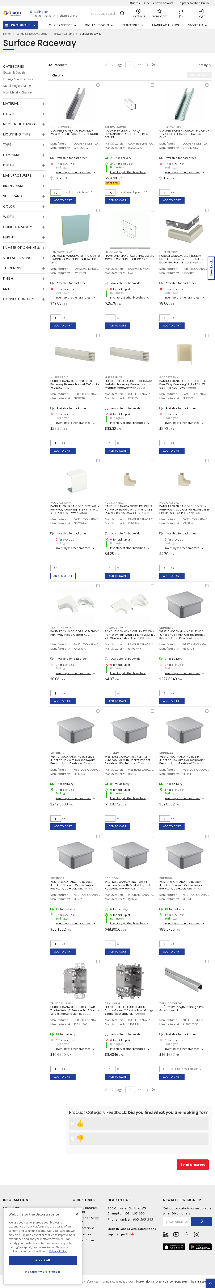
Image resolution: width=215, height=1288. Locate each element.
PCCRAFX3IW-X (115, 628)
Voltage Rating (17, 258)
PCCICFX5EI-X (169, 502)
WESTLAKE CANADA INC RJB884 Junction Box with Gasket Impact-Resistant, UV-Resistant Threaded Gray (183, 887)
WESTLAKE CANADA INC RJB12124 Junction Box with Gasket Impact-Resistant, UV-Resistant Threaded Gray (183, 636)
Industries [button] (131, 25)
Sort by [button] (202, 65)
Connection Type (19, 299)
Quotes (135, 3)
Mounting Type (16, 134)
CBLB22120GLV (60, 127)
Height (9, 237)
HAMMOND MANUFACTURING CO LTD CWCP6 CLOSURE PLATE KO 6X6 (130, 257)
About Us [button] (195, 25)
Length (9, 114)
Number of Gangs (19, 124)
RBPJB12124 (167, 628)
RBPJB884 (166, 878)
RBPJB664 (112, 878)
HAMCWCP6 (113, 252)
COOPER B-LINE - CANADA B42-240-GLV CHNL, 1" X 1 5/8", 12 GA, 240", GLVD (184, 134)
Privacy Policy (58, 1251)
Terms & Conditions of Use (117, 1281)
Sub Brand (12, 196)
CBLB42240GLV (170, 127)
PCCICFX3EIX (114, 502)
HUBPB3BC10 (59, 377)
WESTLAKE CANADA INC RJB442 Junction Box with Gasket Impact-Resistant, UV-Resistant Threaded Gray (128, 761)
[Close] (76, 1214)
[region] (42, 1246)
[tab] (24, 66)
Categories (13, 66)
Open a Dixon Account (158, 3)
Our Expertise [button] (60, 25)
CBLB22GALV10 (115, 127)
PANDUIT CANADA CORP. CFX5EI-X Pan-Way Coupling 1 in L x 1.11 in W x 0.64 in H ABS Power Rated (183, 384)
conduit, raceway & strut (32, 34)
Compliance (12, 1208)
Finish (8, 278)
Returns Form (83, 1234)
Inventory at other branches (73, 172)
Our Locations (83, 1228)
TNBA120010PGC (170, 1003)
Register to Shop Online (194, 3)
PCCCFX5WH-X (61, 502)
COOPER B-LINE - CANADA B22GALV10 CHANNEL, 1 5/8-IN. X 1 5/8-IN (127, 134)
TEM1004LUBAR (60, 1003)
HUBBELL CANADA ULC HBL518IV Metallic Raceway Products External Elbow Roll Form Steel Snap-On (184, 259)
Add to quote (62, 576)
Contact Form (83, 1240)
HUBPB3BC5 (113, 377)
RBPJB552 (57, 878)
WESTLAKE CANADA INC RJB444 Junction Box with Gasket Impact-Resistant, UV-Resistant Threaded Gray (183, 761)
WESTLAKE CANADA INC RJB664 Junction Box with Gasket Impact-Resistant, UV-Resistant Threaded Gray (128, 887)
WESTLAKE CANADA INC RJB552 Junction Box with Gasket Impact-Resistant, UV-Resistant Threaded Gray (74, 887)
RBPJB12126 (58, 753)
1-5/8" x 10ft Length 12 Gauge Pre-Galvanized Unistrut (182, 1008)
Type (7, 144)
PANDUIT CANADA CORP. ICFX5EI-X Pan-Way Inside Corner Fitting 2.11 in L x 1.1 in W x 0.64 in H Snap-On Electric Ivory (184, 511)
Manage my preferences (43, 1272)
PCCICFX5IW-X (60, 628)
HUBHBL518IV (168, 252)
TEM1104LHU (113, 1003)
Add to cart (63, 200)
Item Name (12, 155)
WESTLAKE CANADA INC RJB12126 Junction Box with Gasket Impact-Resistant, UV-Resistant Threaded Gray (74, 761)
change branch (69, 15)
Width (8, 216)
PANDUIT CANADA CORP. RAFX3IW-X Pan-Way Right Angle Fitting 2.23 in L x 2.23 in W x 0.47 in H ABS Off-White (130, 635)
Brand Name (14, 186)
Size (6, 289)
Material (11, 103)
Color (9, 206)
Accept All (42, 1260)
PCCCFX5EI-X (168, 377)
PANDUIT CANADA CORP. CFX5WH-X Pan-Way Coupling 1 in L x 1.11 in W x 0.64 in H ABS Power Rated (74, 509)
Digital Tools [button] (97, 25)
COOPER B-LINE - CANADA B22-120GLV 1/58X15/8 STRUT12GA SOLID (74, 132)
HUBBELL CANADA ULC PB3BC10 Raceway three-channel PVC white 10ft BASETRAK (75, 384)
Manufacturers (165, 25)
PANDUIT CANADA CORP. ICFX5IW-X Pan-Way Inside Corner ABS (74, 633)
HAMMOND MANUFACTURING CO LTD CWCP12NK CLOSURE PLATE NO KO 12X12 (75, 259)
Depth (8, 165)
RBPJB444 (166, 753)
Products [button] (21, 25)
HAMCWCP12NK (61, 252)
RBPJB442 (112, 753)
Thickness (12, 268)
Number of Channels (21, 247)
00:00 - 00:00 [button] (42, 16)
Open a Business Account (86, 1210)
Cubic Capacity (17, 227)
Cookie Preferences (86, 1281)
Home (7, 34)
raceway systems (63, 34)
